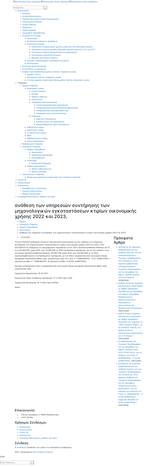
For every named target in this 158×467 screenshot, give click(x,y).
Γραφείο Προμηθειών (28, 227)
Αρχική (22, 221)
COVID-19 (23, 432)
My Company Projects (43, 452)
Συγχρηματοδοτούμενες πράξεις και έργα (38, 438)
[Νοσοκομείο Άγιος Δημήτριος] (27, 1)
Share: (17, 287)
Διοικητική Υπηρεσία (28, 224)
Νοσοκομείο (24, 427)
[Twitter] (23, 287)
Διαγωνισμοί (24, 230)
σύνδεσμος (22, 447)
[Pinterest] (25, 287)
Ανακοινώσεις (25, 429)
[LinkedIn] (27, 287)
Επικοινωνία (24, 435)
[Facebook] (21, 287)
